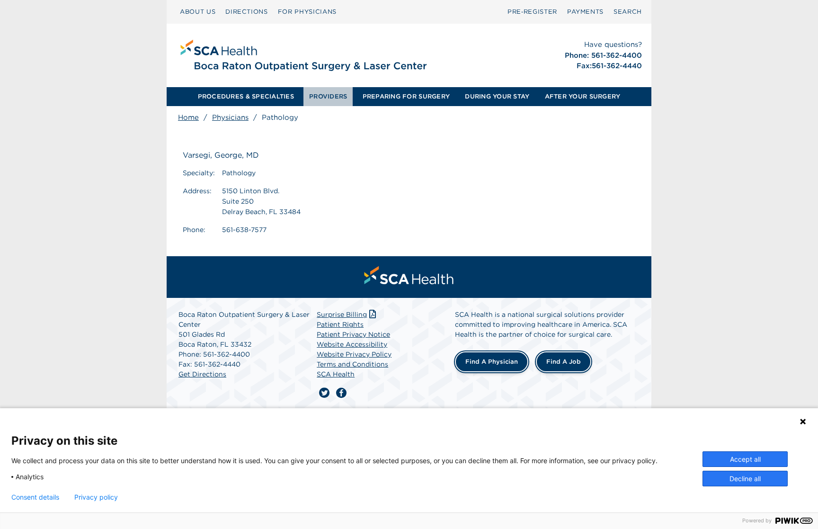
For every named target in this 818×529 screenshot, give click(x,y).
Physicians (230, 117)
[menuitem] (197, 12)
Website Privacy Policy (354, 354)
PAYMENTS (585, 11)
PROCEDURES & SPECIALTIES (246, 96)
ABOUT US (197, 11)
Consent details (35, 497)
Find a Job (563, 361)
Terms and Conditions (352, 364)
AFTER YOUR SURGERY (583, 96)
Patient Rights (340, 324)
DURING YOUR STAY (497, 96)
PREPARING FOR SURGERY (406, 96)
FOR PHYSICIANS (307, 11)
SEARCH (628, 11)
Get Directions (202, 374)
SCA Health (336, 374)
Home (188, 117)
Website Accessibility (352, 344)
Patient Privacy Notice (353, 334)
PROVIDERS (328, 96)
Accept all (745, 459)
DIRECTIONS (246, 11)
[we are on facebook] (341, 393)
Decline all (745, 479)
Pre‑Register (532, 11)
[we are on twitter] (324, 393)
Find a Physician (491, 361)
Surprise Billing (342, 314)
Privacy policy (96, 497)
